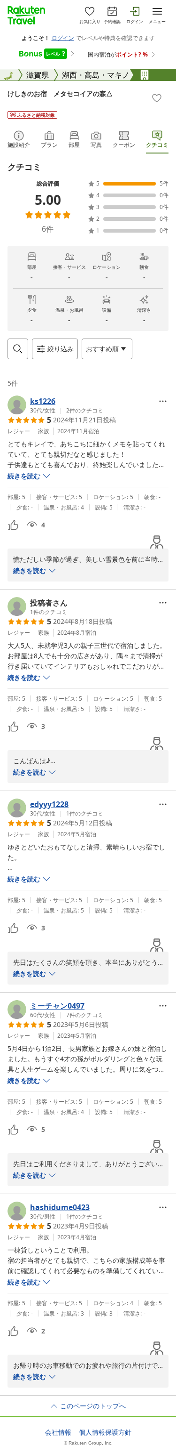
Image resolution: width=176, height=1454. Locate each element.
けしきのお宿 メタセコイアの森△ (60, 93)
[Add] (156, 98)
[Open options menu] (162, 401)
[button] (55, 405)
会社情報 (58, 1432)
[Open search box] (18, 349)
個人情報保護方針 (105, 1432)
